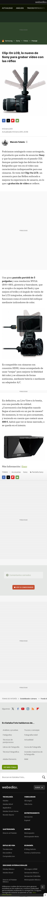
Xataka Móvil (8, 804)
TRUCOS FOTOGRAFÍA (36, 8)
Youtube (23, 708)
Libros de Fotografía (11, 747)
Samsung (8, 40)
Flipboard (13, 120)
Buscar (43, 777)
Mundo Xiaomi (8, 814)
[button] (18, 141)
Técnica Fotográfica (11, 751)
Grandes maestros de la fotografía (33, 753)
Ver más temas (9, 767)
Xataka (5, 800)
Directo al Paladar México (10, 880)
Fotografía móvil (31, 735)
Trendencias (7, 849)
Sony (18, 40)
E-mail (17, 120)
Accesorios (16, 472)
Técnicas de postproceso (8, 740)
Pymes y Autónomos (32, 852)
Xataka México (8, 869)
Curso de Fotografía (32, 747)
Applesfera (7, 807)
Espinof (27, 820)
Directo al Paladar (10, 833)
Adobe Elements (9, 759)
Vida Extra (28, 804)
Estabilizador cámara (28, 698)
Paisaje (34, 40)
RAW (26, 759)
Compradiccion (9, 856)
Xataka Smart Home (10, 811)
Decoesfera (7, 852)
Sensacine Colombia (32, 876)
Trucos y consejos (31, 730)
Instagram (28, 708)
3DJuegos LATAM (30, 869)
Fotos (26, 40)
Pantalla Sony (37, 472)
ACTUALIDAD (7, 8)
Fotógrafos (7, 735)
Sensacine (28, 817)
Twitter (8, 120)
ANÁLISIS (20, 8)
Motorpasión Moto (31, 836)
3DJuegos (28, 800)
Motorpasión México (32, 879)
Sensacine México (31, 872)
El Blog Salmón (30, 849)
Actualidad (28, 739)
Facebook (4, 120)
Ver (24, 587)
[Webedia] (41, 2)
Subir (37, 787)
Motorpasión (29, 833)
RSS (33, 708)
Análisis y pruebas (10, 730)
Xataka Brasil (8, 872)
